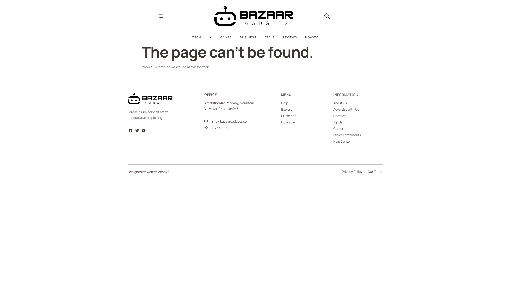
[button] (327, 17)
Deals (269, 37)
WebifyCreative (158, 172)
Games (226, 37)
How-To (312, 37)
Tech (196, 37)
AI (210, 37)
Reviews (290, 37)
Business (248, 37)
